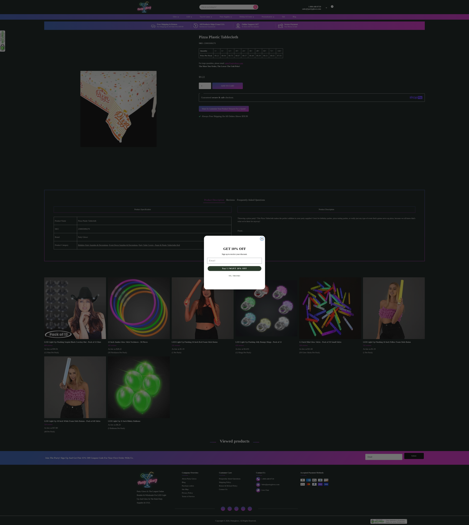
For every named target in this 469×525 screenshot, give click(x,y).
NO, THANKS (234, 276)
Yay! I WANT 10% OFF (234, 268)
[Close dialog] (262, 239)
